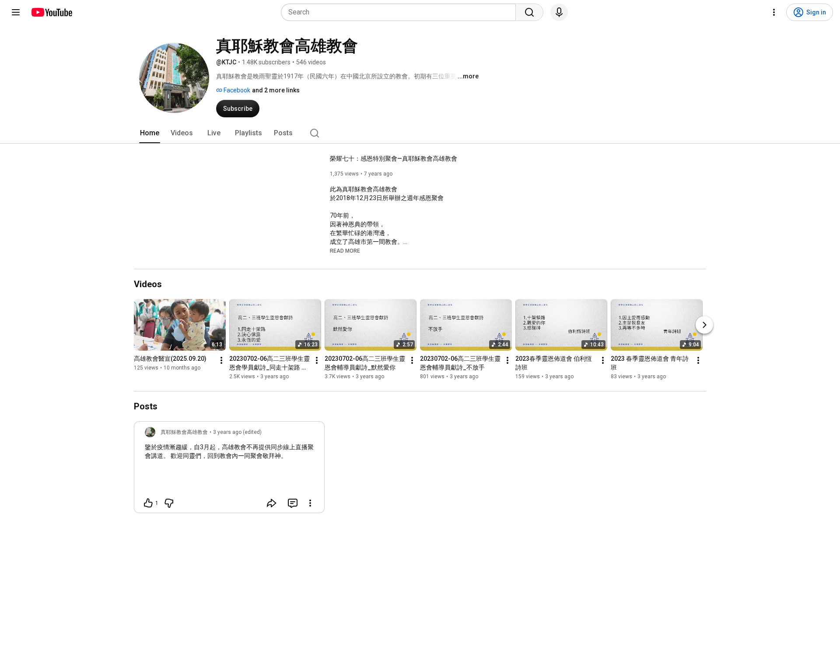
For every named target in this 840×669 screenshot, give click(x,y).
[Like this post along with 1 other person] (148, 503)
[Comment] (292, 503)
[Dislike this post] (169, 503)
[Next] (704, 325)
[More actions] (221, 360)
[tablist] (420, 133)
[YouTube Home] (51, 12)
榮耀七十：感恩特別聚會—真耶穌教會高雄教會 (393, 158)
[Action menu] (310, 503)
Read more (345, 251)
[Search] (529, 12)
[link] (229, 470)
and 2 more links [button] (276, 90)
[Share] (271, 503)
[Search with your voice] (559, 12)
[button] (345, 250)
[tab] (149, 133)
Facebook (236, 90)
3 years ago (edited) (237, 432)
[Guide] (15, 12)
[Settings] (774, 12)
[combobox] (401, 12)
